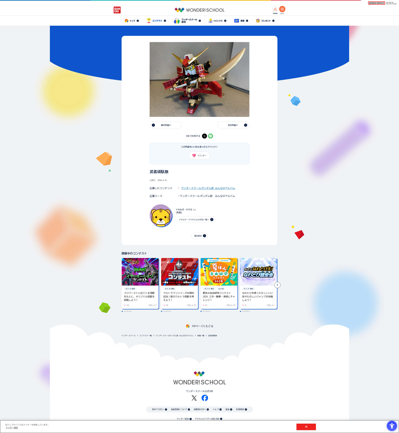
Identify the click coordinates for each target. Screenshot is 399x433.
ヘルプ (216, 409)
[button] (277, 285)
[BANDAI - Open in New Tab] (117, 10)
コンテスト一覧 (145, 335)
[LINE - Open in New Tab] (210, 136)
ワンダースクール (128, 335)
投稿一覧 (200, 335)
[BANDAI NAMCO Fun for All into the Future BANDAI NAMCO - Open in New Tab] (382, 3)
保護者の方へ (200, 409)
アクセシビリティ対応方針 (207, 419)
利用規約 (240, 409)
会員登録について (179, 409)
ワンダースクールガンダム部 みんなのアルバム (208, 188)
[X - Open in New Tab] (204, 136)
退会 (227, 409)
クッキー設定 (183, 419)
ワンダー (202, 155)
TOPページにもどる (202, 326)
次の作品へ (233, 125)
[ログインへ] (282, 9)
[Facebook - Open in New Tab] (205, 398)
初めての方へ (158, 409)
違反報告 (198, 236)
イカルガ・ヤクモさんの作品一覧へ (194, 219)
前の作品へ (166, 125)
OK (306, 427)
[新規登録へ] (275, 9)
